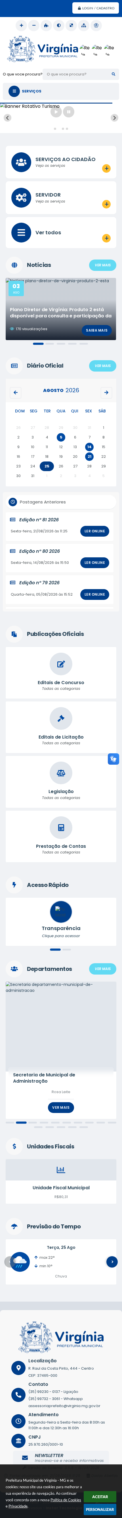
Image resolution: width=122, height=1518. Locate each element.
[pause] (68, 111)
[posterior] (106, 393)
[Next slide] (114, 118)
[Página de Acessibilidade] (96, 25)
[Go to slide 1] (55, 129)
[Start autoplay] (56, 111)
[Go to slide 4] (67, 129)
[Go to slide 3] (62, 128)
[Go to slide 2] (59, 129)
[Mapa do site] (83, 25)
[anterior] (15, 393)
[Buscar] (113, 74)
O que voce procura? (23, 74)
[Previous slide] (7, 118)
